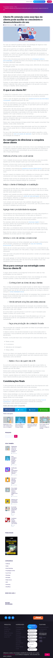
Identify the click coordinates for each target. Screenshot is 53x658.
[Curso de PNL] (11, 546)
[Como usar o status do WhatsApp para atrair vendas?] (32, 420)
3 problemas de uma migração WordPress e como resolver (14, 521)
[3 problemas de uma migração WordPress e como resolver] (7, 520)
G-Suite (17, 648)
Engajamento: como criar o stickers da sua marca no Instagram (7, 426)
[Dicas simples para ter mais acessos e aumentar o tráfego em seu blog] (45, 420)
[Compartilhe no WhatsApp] (24, 25)
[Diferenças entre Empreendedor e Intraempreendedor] (7, 501)
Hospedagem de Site (20, 627)
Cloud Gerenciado (7, 635)
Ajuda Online (32, 630)
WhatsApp (44, 410)
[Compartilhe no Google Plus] (22, 25)
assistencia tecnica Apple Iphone (32, 168)
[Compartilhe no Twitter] (20, 25)
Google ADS (6, 631)
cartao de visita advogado (31, 196)
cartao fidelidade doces (17, 291)
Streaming (6, 627)
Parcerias (32, 633)
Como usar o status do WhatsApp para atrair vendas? (32, 426)
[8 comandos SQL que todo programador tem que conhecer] (7, 508)
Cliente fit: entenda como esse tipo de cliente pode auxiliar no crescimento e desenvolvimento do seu (23, 19)
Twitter (21, 410)
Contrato (31, 649)
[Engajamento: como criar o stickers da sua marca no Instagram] (8, 420)
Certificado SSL (7, 629)
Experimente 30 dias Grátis (39, 1)
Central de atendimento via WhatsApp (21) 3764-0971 (43, 629)
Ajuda (50, 1)
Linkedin (32, 410)
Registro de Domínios (8, 633)
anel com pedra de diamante (22, 134)
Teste (32, 626)
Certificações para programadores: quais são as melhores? (14, 470)
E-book (31, 636)
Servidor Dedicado (19, 646)
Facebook (9, 410)
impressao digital (34, 222)
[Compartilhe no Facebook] (19, 25)
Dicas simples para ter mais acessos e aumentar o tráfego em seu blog (44, 426)
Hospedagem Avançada (20, 637)
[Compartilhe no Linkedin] (23, 25)
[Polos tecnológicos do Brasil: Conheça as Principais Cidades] (20, 420)
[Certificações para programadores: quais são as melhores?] (7, 469)
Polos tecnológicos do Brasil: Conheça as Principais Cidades (19, 426)
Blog (31, 639)
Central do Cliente (29, 1)
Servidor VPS (7, 637)
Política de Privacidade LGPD (31, 644)
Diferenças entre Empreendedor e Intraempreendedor (15, 501)
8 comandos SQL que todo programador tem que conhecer (14, 509)
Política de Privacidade (9, 654)
